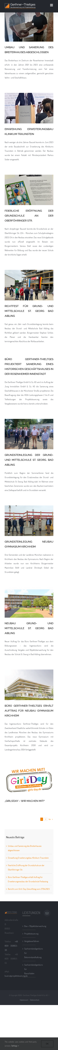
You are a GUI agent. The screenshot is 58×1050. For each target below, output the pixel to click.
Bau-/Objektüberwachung (29, 926)
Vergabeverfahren (29, 941)
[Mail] (47, 913)
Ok (47, 1043)
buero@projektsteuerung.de (16, 975)
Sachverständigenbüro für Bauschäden (29, 969)
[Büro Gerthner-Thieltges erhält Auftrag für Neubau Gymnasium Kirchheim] (29, 685)
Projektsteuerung (29, 933)
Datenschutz (34, 1000)
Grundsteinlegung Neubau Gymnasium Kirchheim (29, 512)
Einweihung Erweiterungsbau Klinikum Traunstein (29, 100)
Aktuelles (16, 36)
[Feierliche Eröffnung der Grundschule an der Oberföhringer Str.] (29, 190)
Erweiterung (40, 36)
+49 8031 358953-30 (11, 945)
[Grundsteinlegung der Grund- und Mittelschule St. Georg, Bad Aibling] (29, 434)
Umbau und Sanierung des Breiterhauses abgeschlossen (29, 18)
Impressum (24, 1000)
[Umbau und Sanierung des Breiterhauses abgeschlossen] (29, 26)
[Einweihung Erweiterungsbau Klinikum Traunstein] (29, 108)
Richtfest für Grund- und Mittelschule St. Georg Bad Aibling (29, 277)
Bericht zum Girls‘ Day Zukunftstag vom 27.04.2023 (29, 889)
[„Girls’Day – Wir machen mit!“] (29, 780)
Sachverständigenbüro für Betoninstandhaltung (29, 953)
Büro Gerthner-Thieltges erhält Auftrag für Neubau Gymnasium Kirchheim (29, 676)
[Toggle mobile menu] (51, 5)
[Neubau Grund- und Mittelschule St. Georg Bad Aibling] (29, 602)
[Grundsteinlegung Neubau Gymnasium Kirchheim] (29, 520)
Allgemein (24, 36)
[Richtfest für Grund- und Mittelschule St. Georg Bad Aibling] (29, 285)
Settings (14, 1045)
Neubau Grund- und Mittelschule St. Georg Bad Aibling (29, 594)
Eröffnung (32, 36)
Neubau (37, 199)
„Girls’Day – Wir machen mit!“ (29, 774)
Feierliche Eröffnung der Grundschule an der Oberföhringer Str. (29, 182)
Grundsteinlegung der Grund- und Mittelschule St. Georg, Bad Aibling (29, 426)
